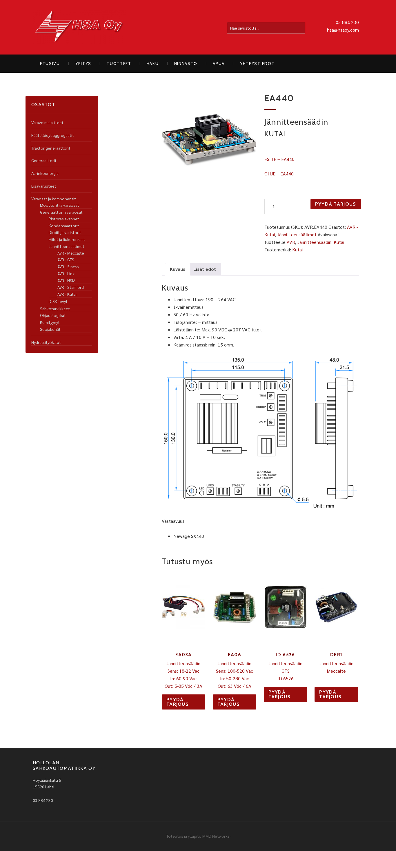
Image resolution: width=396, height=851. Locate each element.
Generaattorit (44, 160)
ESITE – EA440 (279, 159)
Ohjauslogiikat (53, 315)
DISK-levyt (58, 301)
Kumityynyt (50, 322)
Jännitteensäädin (314, 242)
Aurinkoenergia (45, 173)
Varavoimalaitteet (47, 122)
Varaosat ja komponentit (53, 198)
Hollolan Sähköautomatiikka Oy (79, 27)
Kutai (339, 242)
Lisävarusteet (43, 185)
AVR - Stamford (70, 287)
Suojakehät (50, 329)
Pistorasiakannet (64, 218)
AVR (291, 242)
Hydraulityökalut (46, 342)
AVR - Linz (66, 273)
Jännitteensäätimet (297, 234)
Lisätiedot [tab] (204, 269)
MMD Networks (216, 836)
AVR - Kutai (67, 294)
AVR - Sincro (68, 266)
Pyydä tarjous (335, 204)
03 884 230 (347, 22)
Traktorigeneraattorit (50, 147)
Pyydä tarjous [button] (177, 702)
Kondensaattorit (64, 225)
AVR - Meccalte (70, 252)
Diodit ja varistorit (65, 232)
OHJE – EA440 (279, 173)
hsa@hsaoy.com (343, 30)
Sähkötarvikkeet (55, 308)
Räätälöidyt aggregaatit (52, 135)
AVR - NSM (66, 280)
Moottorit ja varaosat (59, 205)
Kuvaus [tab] (177, 269)
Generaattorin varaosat (61, 212)
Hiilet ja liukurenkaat (67, 239)
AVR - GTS (65, 259)
